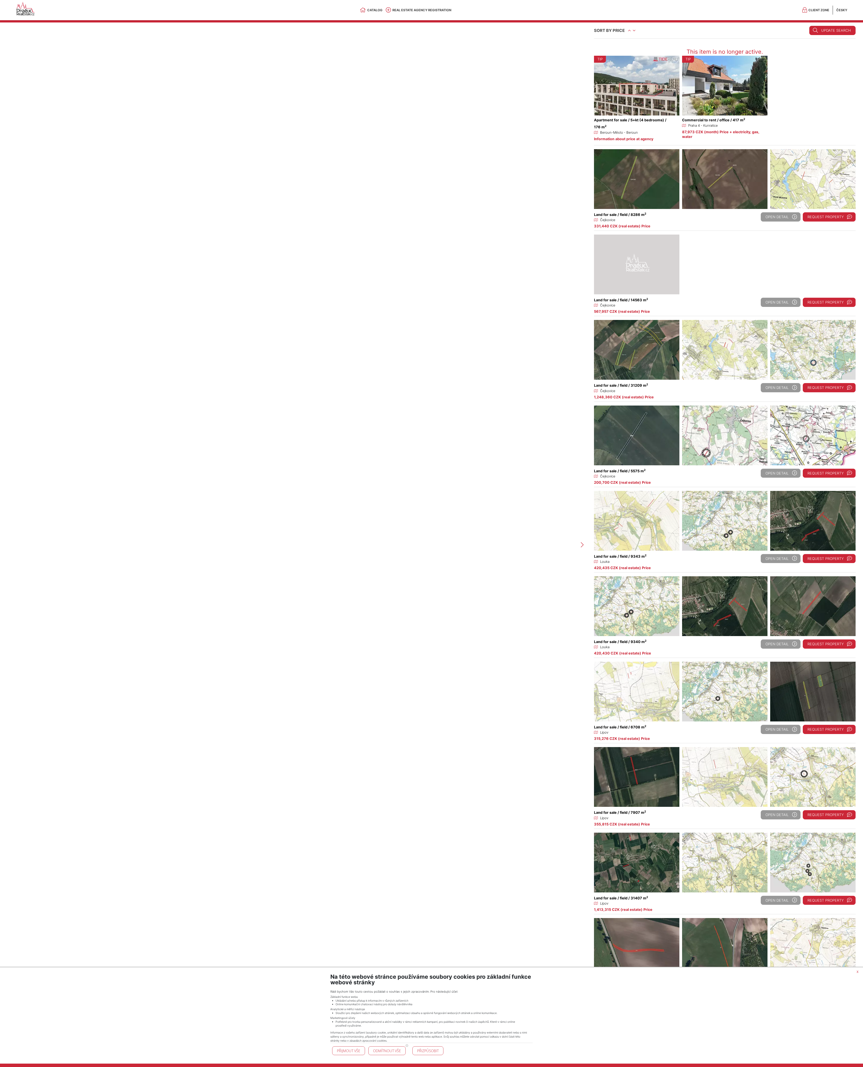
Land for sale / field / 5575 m (620, 471)
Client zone (818, 10)
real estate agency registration (421, 10)
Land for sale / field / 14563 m (621, 300)
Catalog (375, 10)
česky (841, 10)
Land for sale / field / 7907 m (620, 812)
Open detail (777, 217)
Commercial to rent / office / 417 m (713, 120)
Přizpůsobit (428, 1050)
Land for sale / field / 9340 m (620, 641)
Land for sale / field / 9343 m (620, 556)
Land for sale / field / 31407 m (621, 898)
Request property (825, 217)
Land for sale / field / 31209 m (621, 385)
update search (836, 30)
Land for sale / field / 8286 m (620, 214)
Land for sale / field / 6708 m (620, 727)
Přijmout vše (348, 1050)
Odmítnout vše (387, 1050)
